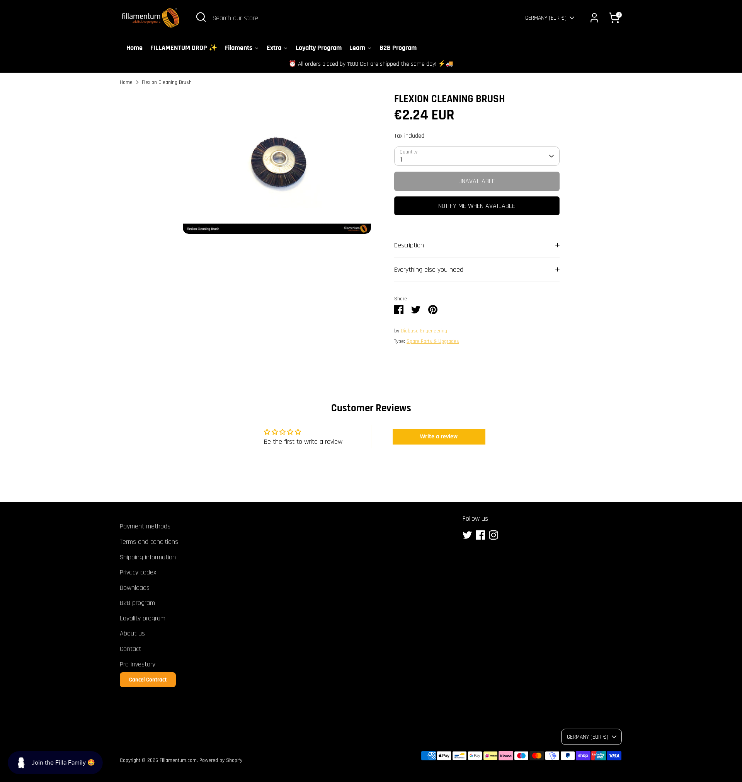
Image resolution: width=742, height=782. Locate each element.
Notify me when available (476, 205)
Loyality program (142, 618)
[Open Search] (201, 17)
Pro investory (137, 664)
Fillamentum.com (178, 760)
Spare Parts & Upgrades (433, 341)
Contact (130, 648)
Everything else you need (428, 269)
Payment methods (145, 526)
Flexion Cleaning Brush (167, 82)
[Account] (594, 18)
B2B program (137, 602)
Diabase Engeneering (424, 330)
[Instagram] (493, 535)
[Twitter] (467, 535)
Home (126, 82)
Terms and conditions (149, 541)
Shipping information (148, 557)
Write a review (439, 437)
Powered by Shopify (220, 760)
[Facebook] (480, 535)
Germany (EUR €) (546, 18)
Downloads (135, 587)
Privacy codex (138, 572)
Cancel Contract (148, 679)
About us (132, 633)
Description (409, 245)
